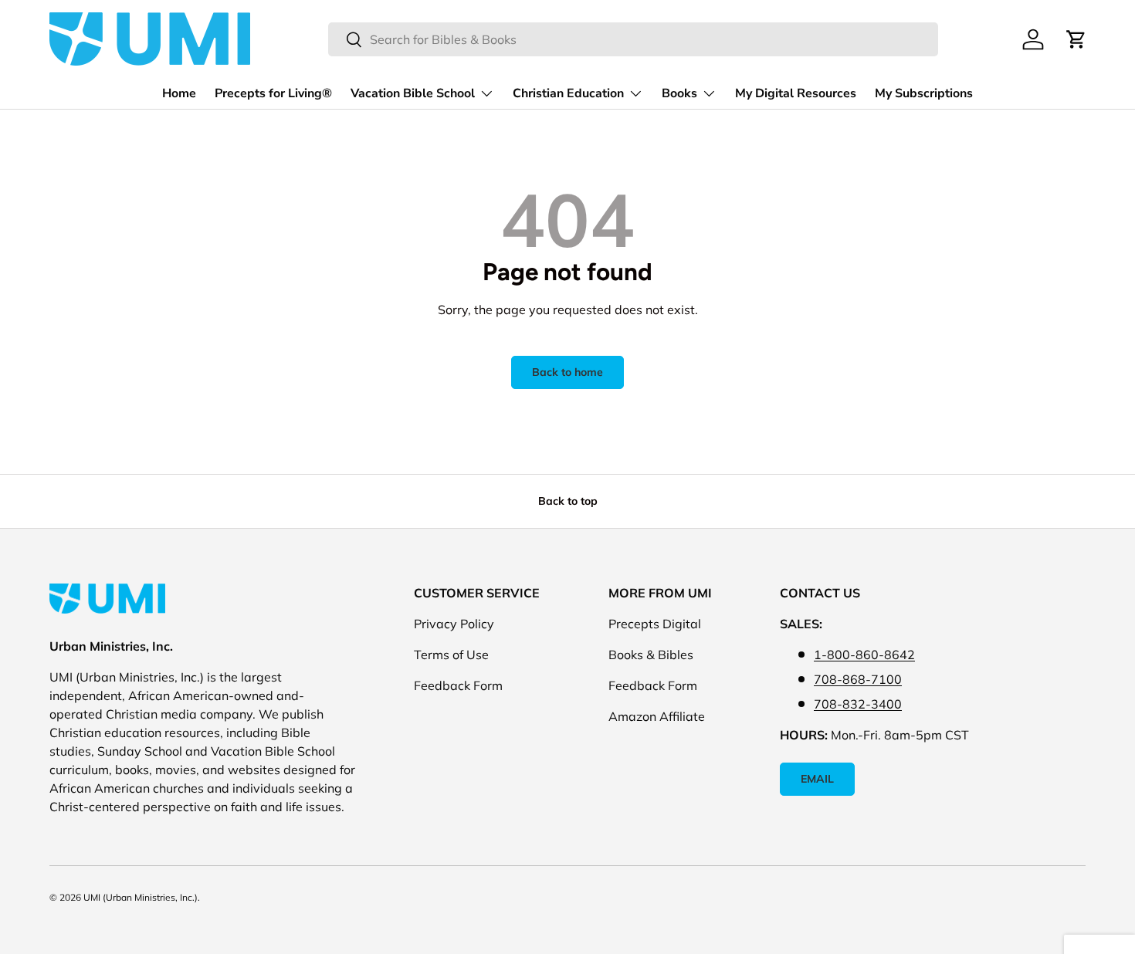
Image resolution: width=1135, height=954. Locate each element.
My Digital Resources (795, 93)
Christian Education (568, 93)
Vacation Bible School (413, 93)
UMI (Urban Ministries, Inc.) (140, 897)
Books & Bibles (650, 654)
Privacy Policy (454, 623)
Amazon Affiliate (656, 716)
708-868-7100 (858, 679)
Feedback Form (458, 685)
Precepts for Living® (273, 93)
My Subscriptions (924, 93)
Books (679, 93)
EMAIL (817, 779)
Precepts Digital (654, 623)
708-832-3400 (858, 704)
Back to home (567, 372)
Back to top (568, 501)
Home (179, 93)
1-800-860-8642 (864, 654)
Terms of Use (451, 654)
